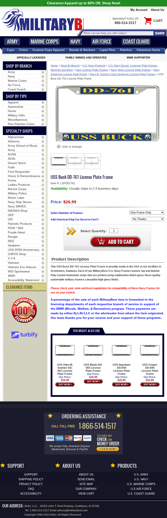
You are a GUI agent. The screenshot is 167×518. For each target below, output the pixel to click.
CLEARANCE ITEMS (19, 287)
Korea (12, 180)
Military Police (17, 193)
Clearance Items (148, 50)
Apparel (13, 102)
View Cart (86, 493)
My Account (138, 9)
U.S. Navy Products (94, 65)
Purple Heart (16, 232)
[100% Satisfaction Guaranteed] (25, 311)
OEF (11, 215)
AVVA (11, 158)
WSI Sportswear (19, 271)
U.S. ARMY (141, 474)
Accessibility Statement (23, 280)
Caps (10, 50)
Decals (82, 50)
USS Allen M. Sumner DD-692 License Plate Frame (65, 369)
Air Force (101, 41)
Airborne (14, 141)
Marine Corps (44, 41)
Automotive (15, 106)
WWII (11, 275)
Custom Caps (48, 50)
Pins (107, 50)
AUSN (12, 154)
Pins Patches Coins (21, 124)
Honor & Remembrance (24, 176)
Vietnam (13, 262)
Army (12, 41)
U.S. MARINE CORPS (141, 484)
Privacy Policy (31, 484)
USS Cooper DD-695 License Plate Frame (150, 369)
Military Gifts (16, 115)
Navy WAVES (17, 206)
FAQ (31, 488)
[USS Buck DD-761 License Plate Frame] (69, 147)
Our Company (86, 488)
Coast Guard (136, 41)
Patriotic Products (20, 223)
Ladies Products (19, 184)
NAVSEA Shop (17, 210)
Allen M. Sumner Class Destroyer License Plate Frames (122, 74)
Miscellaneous (17, 119)
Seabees (14, 245)
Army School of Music (23, 145)
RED (11, 241)
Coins (23, 50)
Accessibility (31, 493)
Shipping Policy (30, 479)
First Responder (19, 171)
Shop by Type (16, 96)
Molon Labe (16, 197)
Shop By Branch (70, 65)
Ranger (13, 236)
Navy (75, 41)
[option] (59, 161)
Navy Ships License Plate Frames (131, 70)
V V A (11, 258)
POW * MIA (15, 228)
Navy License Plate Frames (92, 70)
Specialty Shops (19, 131)
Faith (11, 167)
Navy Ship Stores (20, 202)
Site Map (86, 484)
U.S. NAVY (141, 479)
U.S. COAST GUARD (141, 493)
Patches (126, 50)
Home (54, 65)
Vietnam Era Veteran (22, 267)
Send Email (86, 479)
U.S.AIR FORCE (141, 488)
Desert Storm (17, 163)
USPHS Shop (17, 254)
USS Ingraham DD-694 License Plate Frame (121, 369)
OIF (10, 219)
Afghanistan (16, 137)
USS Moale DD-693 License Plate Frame (93, 367)
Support (31, 474)
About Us (157, 9)
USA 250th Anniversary (23, 249)
